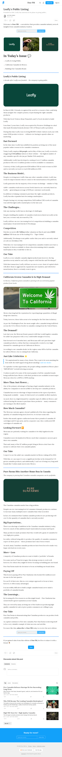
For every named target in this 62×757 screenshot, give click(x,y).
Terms (34, 746)
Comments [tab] (7, 664)
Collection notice (41, 746)
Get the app (38, 750)
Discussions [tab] (15, 683)
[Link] (1, 56)
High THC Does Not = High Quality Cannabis (19, 713)
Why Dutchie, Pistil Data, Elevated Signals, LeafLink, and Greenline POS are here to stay (22, 692)
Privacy (30, 746)
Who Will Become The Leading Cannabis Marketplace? (23, 701)
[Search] (40, 2)
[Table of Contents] (2, 378)
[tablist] (10, 664)
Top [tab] (5, 683)
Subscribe (49, 2)
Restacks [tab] (13, 664)
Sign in (57, 2)
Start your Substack (27, 750)
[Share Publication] (43, 2)
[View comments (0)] (10, 20)
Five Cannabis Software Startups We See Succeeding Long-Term (22, 688)
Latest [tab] (9, 683)
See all (6, 723)
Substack (23, 753)
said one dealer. (45, 363)
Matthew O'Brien (11, 15)
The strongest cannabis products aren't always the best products (20, 715)
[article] (31, 692)
